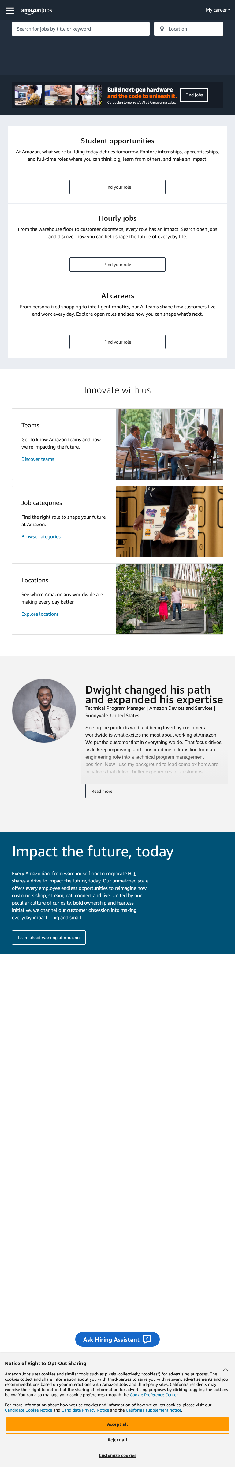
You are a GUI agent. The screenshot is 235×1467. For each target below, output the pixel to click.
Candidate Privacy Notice (85, 1409)
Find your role (117, 187)
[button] (11, 10)
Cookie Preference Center (153, 1394)
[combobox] (81, 29)
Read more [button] (101, 791)
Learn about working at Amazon (49, 937)
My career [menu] (216, 10)
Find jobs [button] (194, 94)
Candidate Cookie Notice (28, 1409)
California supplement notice (153, 1409)
